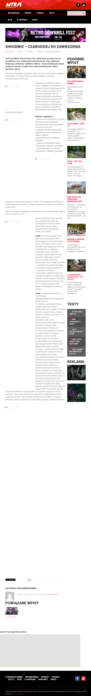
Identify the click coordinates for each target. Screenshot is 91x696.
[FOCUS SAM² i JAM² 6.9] (76, 114)
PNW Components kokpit (75, 321)
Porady (40, 13)
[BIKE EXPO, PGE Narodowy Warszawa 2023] (76, 187)
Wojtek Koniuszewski (24, 588)
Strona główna (10, 51)
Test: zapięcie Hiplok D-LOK (75, 331)
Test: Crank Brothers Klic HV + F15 (75, 351)
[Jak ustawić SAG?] (11, 611)
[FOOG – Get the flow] (76, 152)
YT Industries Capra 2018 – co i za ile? (75, 277)
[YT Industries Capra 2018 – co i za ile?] (76, 265)
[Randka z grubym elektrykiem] (76, 230)
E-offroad (22, 20)
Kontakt (43, 679)
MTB (10, 20)
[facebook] (77, 678)
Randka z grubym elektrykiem (75, 240)
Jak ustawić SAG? (10, 617)
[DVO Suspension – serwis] (76, 72)
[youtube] (83, 678)
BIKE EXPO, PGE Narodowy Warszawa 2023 (74, 199)
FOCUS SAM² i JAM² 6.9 (76, 312)
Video (35, 20)
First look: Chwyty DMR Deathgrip (75, 341)
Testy (52, 13)
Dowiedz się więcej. (17, 694)
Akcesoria (30, 51)
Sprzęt (28, 13)
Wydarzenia (14, 13)
